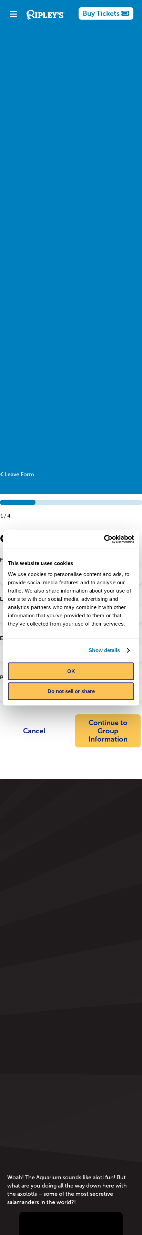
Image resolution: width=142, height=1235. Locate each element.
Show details (104, 650)
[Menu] (13, 15)
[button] (34, 730)
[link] (106, 13)
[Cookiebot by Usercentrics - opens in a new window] (104, 539)
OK (71, 671)
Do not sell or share (71, 691)
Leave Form (18, 474)
